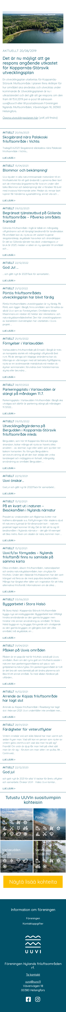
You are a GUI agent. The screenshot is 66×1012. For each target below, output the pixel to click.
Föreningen (33, 918)
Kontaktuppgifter (33, 923)
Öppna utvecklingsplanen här (20, 117)
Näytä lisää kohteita (33, 881)
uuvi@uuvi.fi (33, 981)
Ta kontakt (33, 974)
